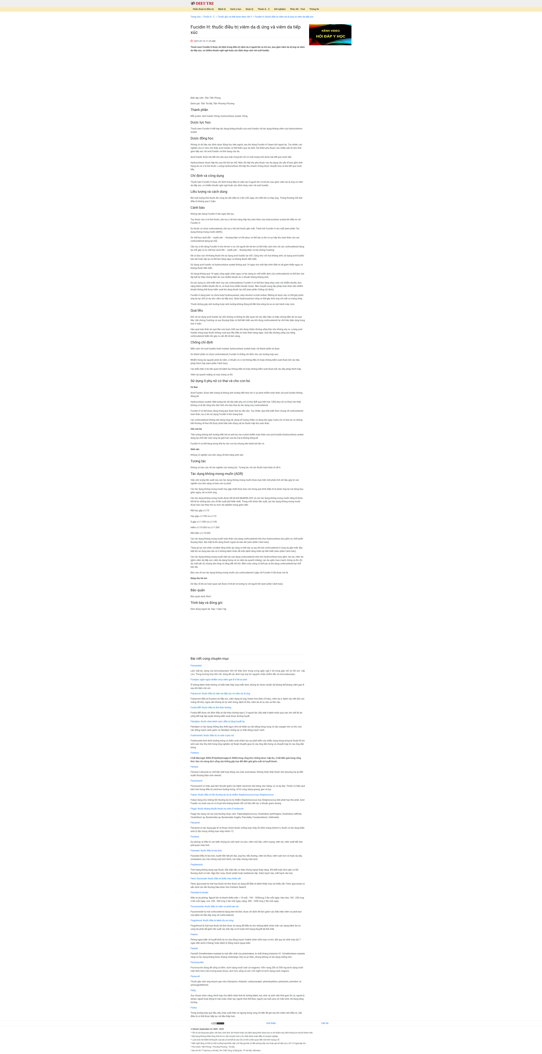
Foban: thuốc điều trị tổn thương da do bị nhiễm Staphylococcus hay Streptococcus (232, 794)
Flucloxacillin (197, 962)
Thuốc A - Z (264, 9)
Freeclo (194, 934)
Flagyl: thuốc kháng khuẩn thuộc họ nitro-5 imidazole (217, 808)
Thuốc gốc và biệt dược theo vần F (235, 16)
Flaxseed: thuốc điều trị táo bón (206, 850)
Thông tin (314, 9)
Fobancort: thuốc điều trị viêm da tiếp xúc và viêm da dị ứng (220, 693)
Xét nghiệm (280, 9)
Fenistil (194, 948)
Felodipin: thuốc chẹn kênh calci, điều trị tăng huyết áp (218, 721)
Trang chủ (196, 16)
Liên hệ (324, 1023)
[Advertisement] (248, 74)
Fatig (193, 990)
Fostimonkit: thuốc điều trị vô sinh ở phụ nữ (212, 735)
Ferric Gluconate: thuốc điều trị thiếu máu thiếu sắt (216, 878)
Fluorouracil (196, 780)
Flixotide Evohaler (199, 892)
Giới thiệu (271, 1023)
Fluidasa (195, 836)
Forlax (194, 1007)
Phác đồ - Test (297, 9)
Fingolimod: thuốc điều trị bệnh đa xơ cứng (212, 920)
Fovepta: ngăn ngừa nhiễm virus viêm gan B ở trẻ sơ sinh (219, 679)
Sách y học (235, 9)
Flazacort (195, 976)
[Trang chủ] (202, 3)
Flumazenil (196, 665)
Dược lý (249, 9)
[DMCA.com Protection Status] (217, 1023)
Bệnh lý (222, 9)
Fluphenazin (197, 864)
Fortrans (195, 752)
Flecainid (195, 822)
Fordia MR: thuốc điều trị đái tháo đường (211, 707)
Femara (194, 766)
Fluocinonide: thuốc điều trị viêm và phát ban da (215, 906)
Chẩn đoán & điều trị (203, 9)
